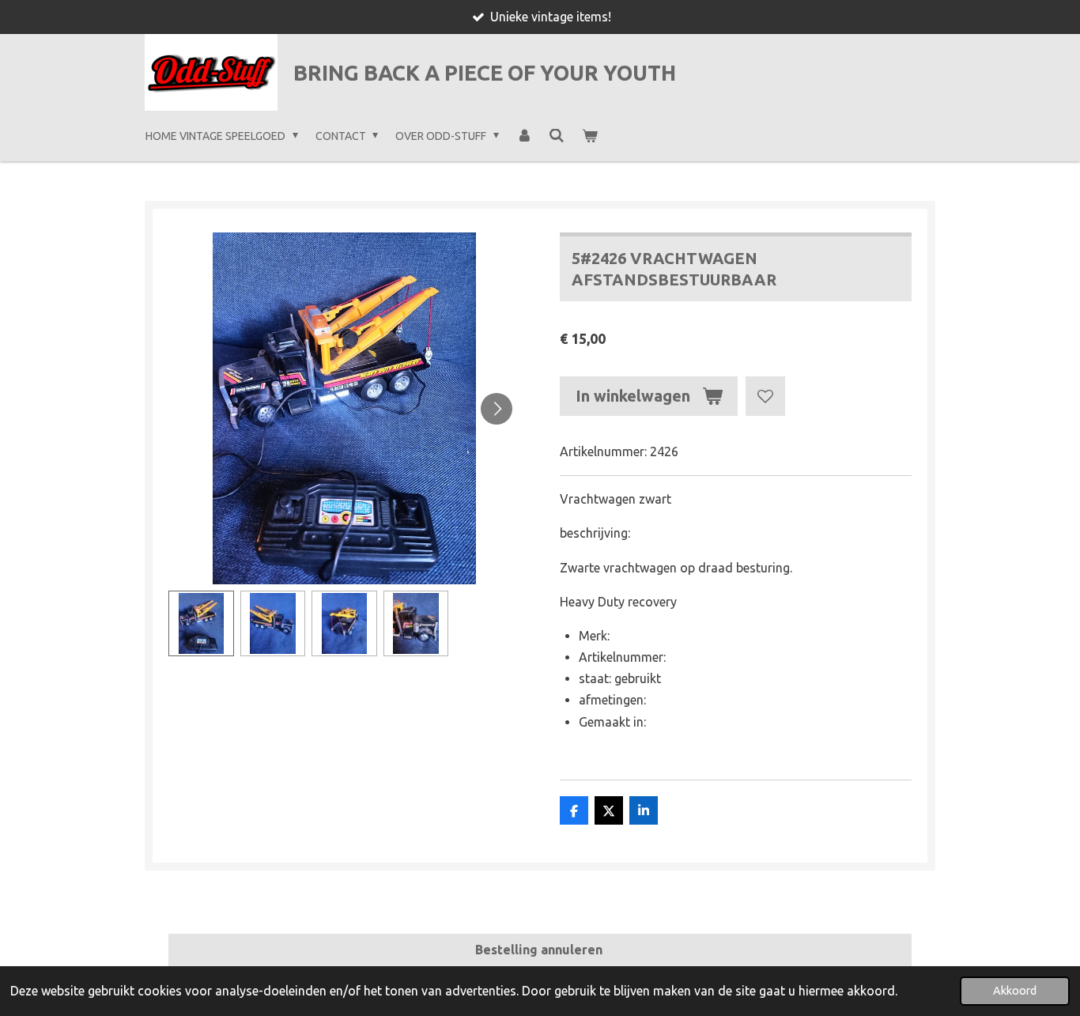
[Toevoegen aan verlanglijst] (765, 396)
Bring (484, 73)
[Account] (524, 136)
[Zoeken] (556, 136)
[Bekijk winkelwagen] (589, 136)
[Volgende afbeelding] (496, 409)
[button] (201, 623)
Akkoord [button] (1015, 990)
